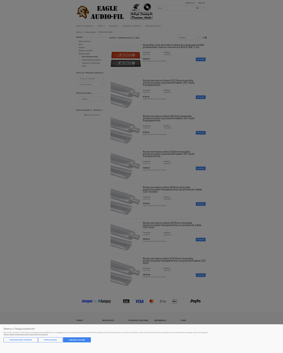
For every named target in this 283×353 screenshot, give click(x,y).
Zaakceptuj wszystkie (77, 340)
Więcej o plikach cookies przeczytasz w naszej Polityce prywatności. (26, 334)
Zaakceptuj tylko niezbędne (20, 340)
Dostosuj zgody (50, 340)
